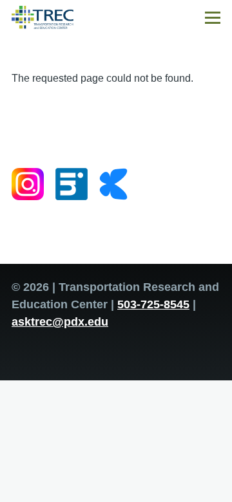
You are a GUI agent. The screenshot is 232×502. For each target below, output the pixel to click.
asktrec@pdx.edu (60, 321)
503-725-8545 (153, 304)
